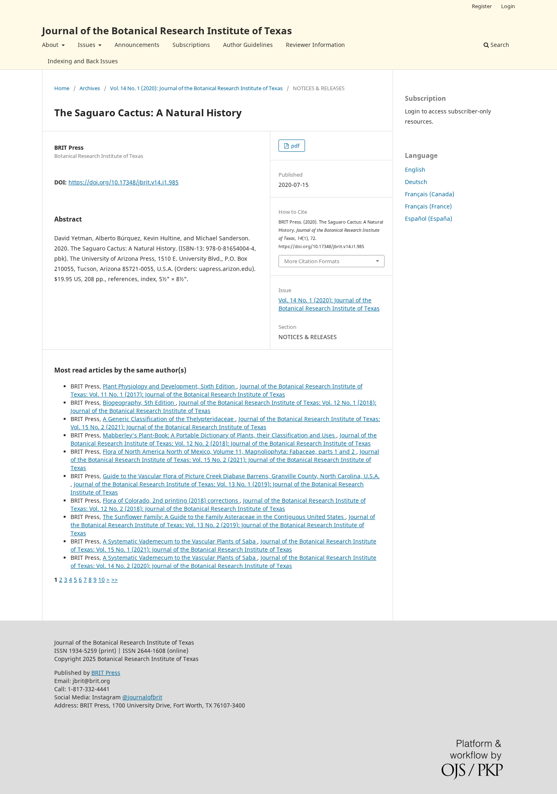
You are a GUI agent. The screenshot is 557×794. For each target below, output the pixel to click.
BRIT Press (105, 672)
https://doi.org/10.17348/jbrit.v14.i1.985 (124, 182)
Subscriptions (191, 45)
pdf (294, 145)
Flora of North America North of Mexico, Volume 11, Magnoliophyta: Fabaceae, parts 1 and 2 (229, 451)
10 (101, 579)
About (51, 45)
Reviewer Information (315, 45)
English (415, 169)
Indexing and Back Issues (83, 61)
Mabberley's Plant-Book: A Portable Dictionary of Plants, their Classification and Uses (219, 435)
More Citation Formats (311, 261)
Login (508, 6)
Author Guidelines (248, 45)
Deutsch (416, 182)
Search (499, 45)
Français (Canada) (429, 194)
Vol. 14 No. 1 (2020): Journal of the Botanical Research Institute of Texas (196, 88)
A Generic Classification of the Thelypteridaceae (169, 419)
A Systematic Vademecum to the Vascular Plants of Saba (180, 541)
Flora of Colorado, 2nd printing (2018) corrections (171, 500)
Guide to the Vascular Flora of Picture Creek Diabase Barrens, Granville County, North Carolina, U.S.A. (241, 476)
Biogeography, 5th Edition (139, 402)
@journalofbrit (142, 697)
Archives (90, 88)
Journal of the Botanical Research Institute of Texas (167, 30)
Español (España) (428, 218)
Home (61, 88)
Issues (87, 45)
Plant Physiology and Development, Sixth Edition (170, 386)
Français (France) (428, 206)
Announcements (137, 45)
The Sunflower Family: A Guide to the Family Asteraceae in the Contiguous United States (224, 517)
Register (482, 6)
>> (114, 579)
